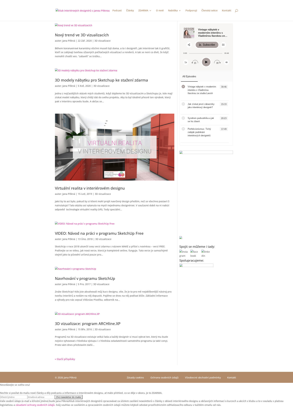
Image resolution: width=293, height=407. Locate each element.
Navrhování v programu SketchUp (85, 278)
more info (192, 97)
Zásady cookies (135, 377)
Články (130, 10)
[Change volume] (226, 62)
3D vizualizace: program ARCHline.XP (87, 323)
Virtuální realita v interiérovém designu (90, 188)
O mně (160, 10)
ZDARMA (143, 10)
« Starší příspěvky (65, 359)
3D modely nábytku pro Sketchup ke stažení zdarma (101, 80)
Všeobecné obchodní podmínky (203, 377)
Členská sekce (209, 10)
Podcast (117, 10)
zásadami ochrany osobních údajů (35, 404)
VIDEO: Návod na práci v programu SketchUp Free (99, 233)
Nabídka (173, 10)
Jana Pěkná (68, 40)
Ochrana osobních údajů (164, 377)
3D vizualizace (102, 40)
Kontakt (226, 10)
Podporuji (191, 10)
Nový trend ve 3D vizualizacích (82, 34)
